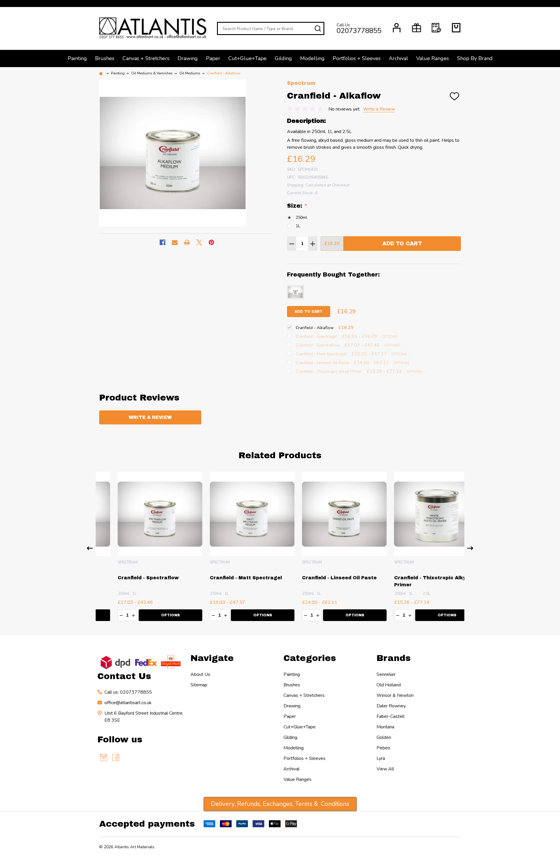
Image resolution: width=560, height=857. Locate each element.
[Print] (187, 242)
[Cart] (456, 27)
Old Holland (389, 685)
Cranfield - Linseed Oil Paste (321, 577)
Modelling (312, 58)
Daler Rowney (391, 706)
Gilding (283, 58)
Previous (90, 548)
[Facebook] (162, 242)
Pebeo (383, 748)
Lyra (381, 758)
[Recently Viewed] (436, 27)
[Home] (101, 73)
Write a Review (379, 109)
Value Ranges (432, 58)
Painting (77, 58)
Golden (384, 737)
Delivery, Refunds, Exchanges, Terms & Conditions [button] (280, 804)
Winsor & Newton (395, 695)
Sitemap (198, 685)
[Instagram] (103, 757)
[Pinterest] (211, 242)
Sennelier (386, 674)
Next (470, 548)
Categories (310, 658)
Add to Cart (402, 243)
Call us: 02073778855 (128, 692)
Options (390, 336)
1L (298, 226)
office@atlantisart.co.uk (128, 702)
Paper (213, 58)
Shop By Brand (475, 58)
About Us (200, 674)
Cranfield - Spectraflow (129, 577)
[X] (199, 242)
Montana (385, 727)
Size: (297, 205)
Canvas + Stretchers (146, 58)
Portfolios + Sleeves (357, 58)
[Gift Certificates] (416, 27)
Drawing (188, 58)
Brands (394, 658)
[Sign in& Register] (396, 27)
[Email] (174, 242)
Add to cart (309, 311)
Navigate (212, 658)
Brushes (104, 58)
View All (385, 769)
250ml (301, 217)
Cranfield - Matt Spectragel (228, 577)
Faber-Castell (391, 716)
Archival (398, 58)
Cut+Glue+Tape (247, 58)
